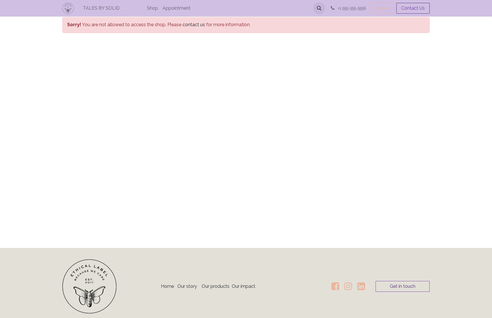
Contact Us (413, 8)
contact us (194, 24)
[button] (319, 8)
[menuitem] (120, 8)
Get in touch (402, 286)
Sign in (382, 8)
